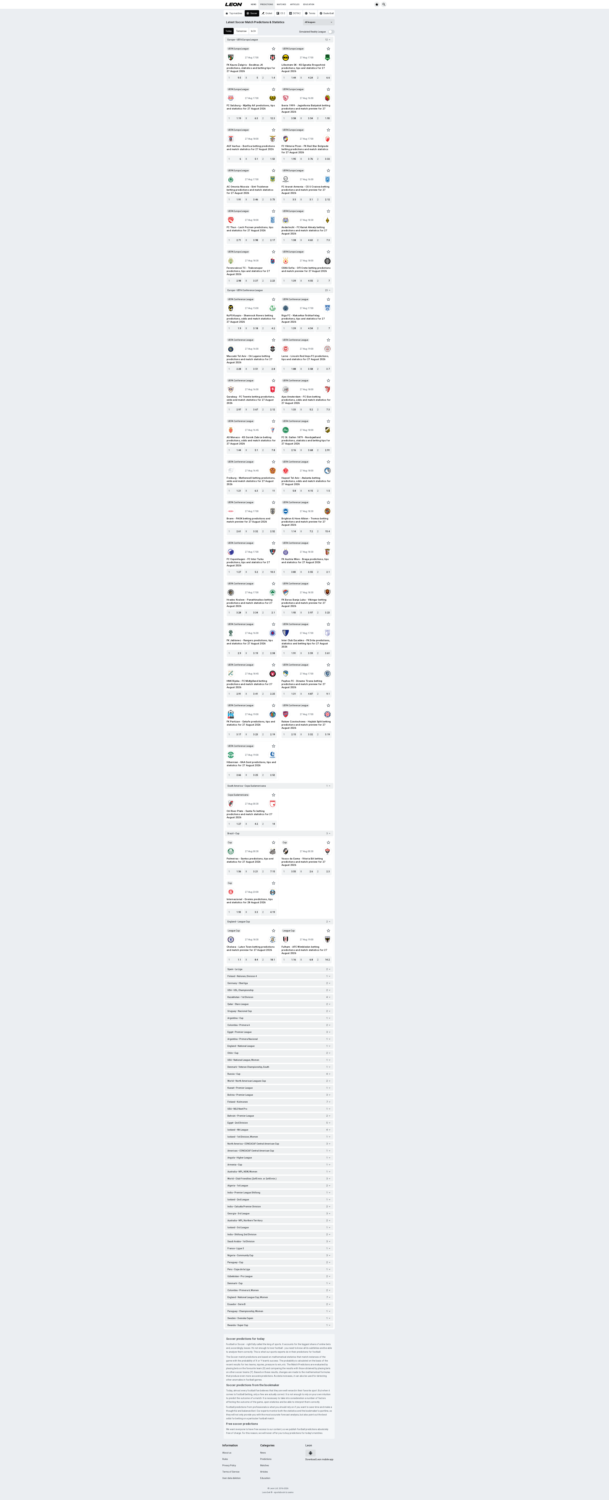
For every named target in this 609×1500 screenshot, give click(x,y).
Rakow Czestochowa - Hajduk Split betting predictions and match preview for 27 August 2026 (306, 724)
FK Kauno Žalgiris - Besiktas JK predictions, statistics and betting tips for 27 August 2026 (251, 68)
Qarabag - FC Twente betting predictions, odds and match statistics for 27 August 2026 (251, 400)
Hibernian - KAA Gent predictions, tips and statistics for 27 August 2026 (251, 764)
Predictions (266, 4)
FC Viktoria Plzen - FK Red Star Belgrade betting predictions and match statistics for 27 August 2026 (305, 149)
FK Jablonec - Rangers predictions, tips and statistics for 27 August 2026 (250, 642)
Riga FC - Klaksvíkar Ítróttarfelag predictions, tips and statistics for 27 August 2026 (303, 318)
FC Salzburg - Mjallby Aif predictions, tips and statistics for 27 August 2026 (251, 107)
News (253, 4)
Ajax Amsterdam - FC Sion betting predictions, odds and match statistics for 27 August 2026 (306, 400)
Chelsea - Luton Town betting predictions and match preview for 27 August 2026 (251, 948)
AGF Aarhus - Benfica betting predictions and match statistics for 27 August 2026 (251, 148)
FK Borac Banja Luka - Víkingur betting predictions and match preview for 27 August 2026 (304, 603)
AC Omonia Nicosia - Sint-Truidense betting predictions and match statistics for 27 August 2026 (250, 189)
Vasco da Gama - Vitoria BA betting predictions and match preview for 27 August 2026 (303, 861)
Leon (308, 1445)
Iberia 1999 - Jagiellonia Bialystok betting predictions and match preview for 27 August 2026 (306, 108)
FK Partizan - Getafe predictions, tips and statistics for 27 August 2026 (251, 723)
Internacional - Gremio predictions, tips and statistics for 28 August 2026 (250, 901)
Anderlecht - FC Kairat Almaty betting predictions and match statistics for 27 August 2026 (304, 230)
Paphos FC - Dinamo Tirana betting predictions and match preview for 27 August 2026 (303, 684)
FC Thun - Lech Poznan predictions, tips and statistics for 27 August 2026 (250, 229)
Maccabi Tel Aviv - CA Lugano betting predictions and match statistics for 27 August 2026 (249, 359)
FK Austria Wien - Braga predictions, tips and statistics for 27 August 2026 (305, 561)
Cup (230, 842)
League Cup (234, 930)
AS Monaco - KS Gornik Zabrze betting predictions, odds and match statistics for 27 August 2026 (251, 440)
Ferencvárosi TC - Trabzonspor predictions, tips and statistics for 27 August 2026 (248, 271)
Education (308, 4)
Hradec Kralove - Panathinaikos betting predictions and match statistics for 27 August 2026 (250, 603)
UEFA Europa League (238, 48)
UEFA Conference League (240, 299)
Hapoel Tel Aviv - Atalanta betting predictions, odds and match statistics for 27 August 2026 (306, 481)
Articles (294, 4)
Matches (281, 4)
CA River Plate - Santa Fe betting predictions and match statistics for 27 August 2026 (249, 814)
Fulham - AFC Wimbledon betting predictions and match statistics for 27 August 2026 (304, 950)
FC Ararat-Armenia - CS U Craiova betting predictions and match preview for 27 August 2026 (305, 189)
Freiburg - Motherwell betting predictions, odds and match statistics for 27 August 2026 (251, 481)
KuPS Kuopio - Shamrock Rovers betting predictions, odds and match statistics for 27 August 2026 (251, 318)
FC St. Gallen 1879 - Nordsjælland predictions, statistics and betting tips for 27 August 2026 (306, 440)
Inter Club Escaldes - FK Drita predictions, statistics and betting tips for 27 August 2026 (306, 643)
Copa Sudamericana (238, 795)
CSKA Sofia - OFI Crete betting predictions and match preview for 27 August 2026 (306, 269)
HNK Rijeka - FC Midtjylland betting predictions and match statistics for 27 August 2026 (249, 684)
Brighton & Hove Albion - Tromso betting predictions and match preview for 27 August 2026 (305, 521)
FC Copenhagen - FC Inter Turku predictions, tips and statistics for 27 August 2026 (248, 562)
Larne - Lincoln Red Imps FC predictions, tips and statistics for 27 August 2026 (305, 358)
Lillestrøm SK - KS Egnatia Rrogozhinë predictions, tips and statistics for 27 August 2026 (303, 68)
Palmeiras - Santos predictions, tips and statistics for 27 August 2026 (250, 860)
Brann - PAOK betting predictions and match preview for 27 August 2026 (248, 520)
